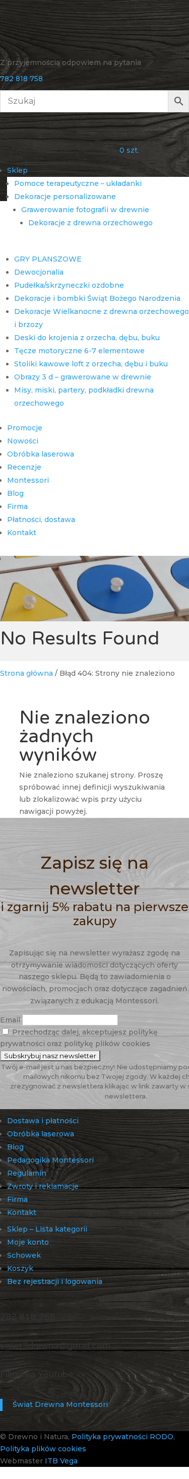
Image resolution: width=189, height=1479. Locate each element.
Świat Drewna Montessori (60, 1404)
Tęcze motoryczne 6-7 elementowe (79, 350)
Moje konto (28, 1242)
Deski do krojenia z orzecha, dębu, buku (87, 337)
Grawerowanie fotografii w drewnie (85, 209)
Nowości (22, 440)
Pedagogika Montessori (50, 1160)
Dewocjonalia (39, 272)
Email (10, 1019)
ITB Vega (61, 1460)
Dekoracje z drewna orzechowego (90, 222)
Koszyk (20, 1268)
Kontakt (21, 532)
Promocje (24, 427)
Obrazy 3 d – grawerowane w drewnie (82, 376)
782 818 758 (21, 78)
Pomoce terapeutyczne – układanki (78, 183)
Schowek (24, 1255)
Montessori (28, 480)
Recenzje (24, 467)
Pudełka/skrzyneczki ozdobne (69, 285)
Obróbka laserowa (40, 454)
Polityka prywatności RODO (122, 1436)
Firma (17, 506)
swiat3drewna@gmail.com (55, 1345)
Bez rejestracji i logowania (54, 1281)
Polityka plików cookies (43, 1448)
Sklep (17, 170)
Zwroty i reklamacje (43, 1186)
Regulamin (26, 1173)
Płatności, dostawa (41, 519)
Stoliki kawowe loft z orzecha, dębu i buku (91, 363)
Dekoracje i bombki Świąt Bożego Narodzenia (97, 298)
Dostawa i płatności (43, 1120)
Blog (15, 493)
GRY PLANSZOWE (48, 259)
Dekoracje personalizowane (65, 196)
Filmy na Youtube (36, 1374)
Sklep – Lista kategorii (47, 1229)
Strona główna (26, 673)
